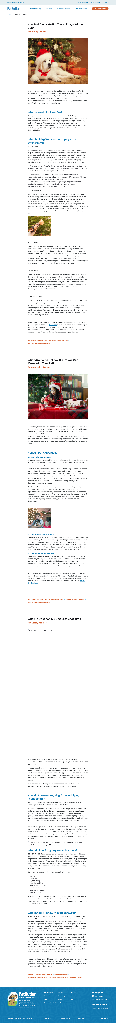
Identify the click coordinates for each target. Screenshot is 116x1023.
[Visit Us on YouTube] (102, 1018)
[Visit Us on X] (108, 1018)
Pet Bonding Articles (35, 599)
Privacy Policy (81, 1018)
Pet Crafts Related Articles (54, 599)
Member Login (62, 996)
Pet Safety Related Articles (58, 340)
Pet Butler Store (62, 1002)
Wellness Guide (48, 996)
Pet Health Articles (61, 974)
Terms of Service (65, 1018)
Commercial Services (77, 996)
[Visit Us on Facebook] (99, 1018)
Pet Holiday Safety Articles (37, 340)
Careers (60, 999)
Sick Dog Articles (76, 977)
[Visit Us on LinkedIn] (105, 1018)
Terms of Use (47, 1018)
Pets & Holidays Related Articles (39, 343)
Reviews (73, 999)
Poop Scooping (48, 992)
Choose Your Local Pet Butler (100, 1008)
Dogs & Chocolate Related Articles (40, 974)
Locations (60, 992)
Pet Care (73, 992)
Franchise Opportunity (50, 1002)
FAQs (45, 999)
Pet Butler (53, 325)
